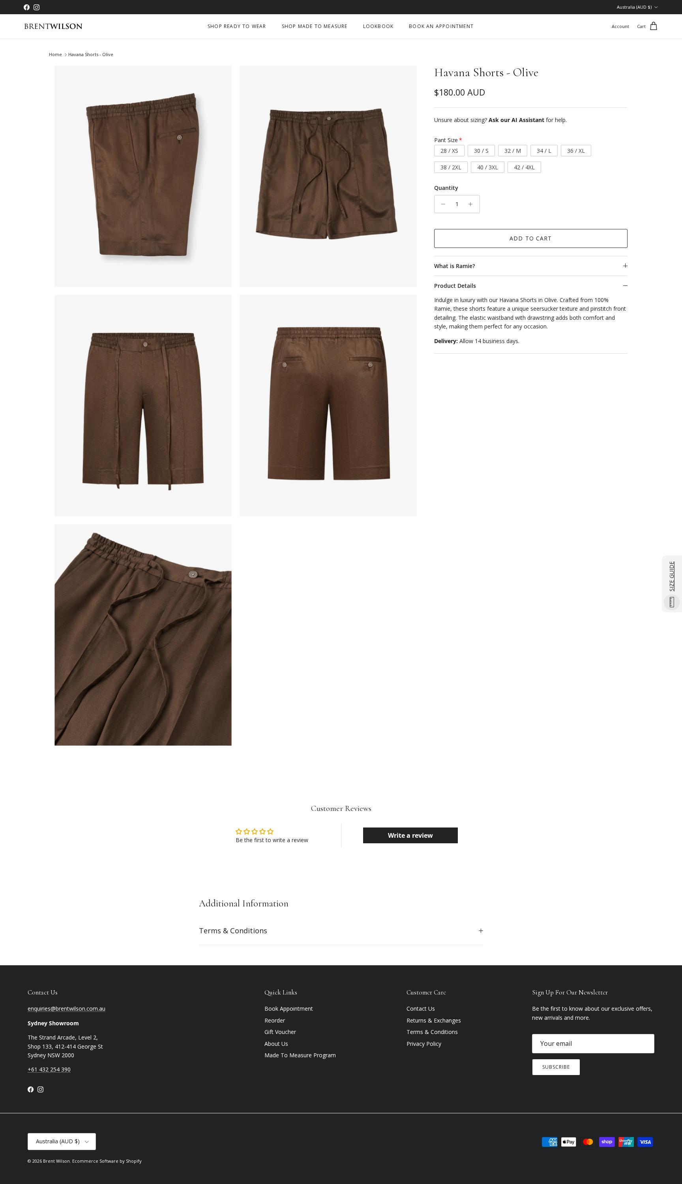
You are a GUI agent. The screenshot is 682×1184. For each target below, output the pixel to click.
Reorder (274, 1020)
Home (55, 55)
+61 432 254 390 (49, 1069)
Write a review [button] (410, 835)
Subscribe (556, 1067)
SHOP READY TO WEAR (237, 26)
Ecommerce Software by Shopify (107, 1161)
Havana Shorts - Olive (90, 55)
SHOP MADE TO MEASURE (315, 26)
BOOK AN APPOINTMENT (441, 26)
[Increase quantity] (473, 204)
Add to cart (531, 238)
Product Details (455, 285)
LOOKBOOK (378, 26)
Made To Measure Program (300, 1055)
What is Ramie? (454, 266)
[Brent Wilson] (53, 26)
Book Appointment (288, 1008)
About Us (276, 1043)
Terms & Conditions (233, 930)
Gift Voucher (280, 1032)
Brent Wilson (56, 1161)
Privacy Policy (424, 1043)
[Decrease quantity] (441, 204)
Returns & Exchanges (434, 1020)
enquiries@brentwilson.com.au (66, 1008)
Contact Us (421, 1008)
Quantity (446, 187)
